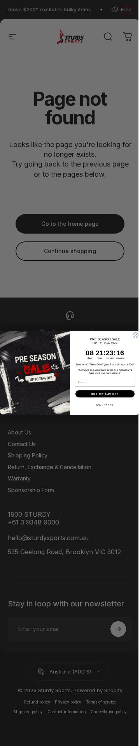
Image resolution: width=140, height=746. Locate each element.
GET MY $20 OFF (105, 393)
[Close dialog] (135, 335)
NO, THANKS (105, 405)
